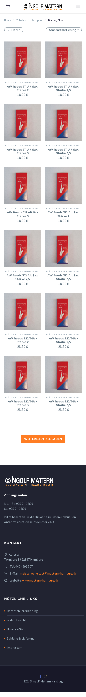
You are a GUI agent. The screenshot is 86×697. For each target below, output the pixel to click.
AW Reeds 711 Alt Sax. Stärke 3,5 (63, 151)
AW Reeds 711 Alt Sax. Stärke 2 (22, 88)
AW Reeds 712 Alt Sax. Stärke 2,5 (23, 277)
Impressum (14, 648)
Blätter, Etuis (13, 82)
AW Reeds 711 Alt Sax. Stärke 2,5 (63, 88)
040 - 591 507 (24, 566)
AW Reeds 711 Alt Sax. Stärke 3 (22, 151)
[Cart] (7, 6)
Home (7, 20)
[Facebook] (40, 676)
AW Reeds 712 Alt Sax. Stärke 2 (63, 214)
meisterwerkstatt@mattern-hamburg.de (48, 573)
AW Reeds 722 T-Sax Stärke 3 (22, 403)
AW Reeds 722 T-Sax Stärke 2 (22, 340)
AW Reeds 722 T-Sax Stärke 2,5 (63, 340)
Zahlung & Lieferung (21, 638)
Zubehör (21, 20)
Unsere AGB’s (16, 629)
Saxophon (37, 20)
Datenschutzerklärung (22, 611)
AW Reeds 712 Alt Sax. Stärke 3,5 (63, 277)
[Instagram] (45, 676)
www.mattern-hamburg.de (40, 580)
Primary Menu (78, 7)
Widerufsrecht (16, 620)
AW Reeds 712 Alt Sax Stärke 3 (22, 214)
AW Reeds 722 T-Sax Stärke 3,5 (63, 403)
